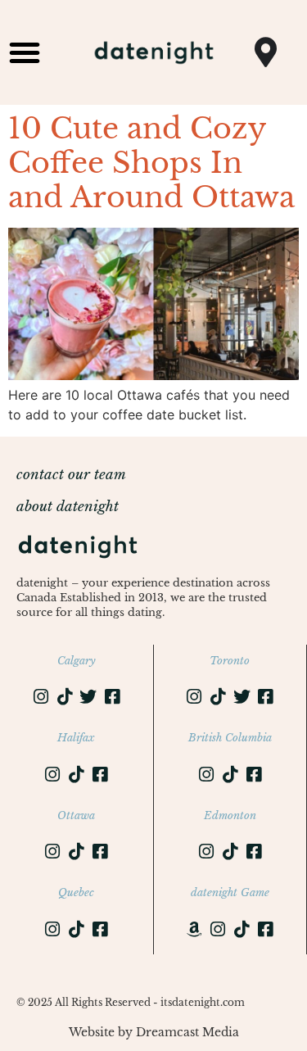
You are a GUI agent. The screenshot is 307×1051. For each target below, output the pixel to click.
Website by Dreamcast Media (154, 1032)
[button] (24, 52)
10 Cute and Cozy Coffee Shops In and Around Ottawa (151, 163)
